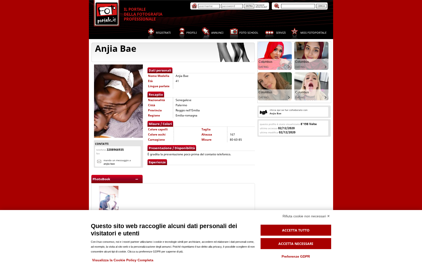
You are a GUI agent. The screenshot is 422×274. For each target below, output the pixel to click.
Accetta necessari (295, 243)
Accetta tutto (295, 230)
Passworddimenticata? (261, 5)
